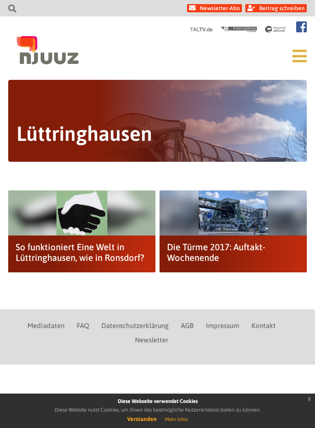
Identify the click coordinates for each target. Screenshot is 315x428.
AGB (187, 326)
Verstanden (142, 419)
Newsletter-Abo (220, 8)
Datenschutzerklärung (135, 326)
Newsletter (151, 340)
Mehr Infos (176, 419)
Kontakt (263, 326)
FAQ (83, 326)
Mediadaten (45, 326)
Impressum (222, 326)
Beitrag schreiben (282, 8)
